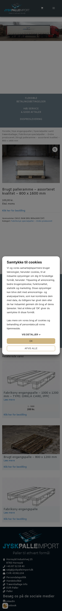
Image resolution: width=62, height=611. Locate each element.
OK (31, 341)
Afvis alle (31, 348)
